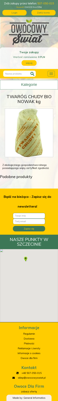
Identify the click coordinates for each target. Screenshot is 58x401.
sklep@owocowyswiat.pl (32, 377)
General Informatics (34, 397)
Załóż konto (43, 12)
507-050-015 (45, 3)
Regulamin (29, 333)
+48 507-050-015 (32, 373)
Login (14, 12)
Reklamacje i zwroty (29, 348)
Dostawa (29, 338)
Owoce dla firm (29, 358)
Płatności (29, 343)
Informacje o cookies (29, 353)
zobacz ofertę (29, 391)
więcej (29, 63)
